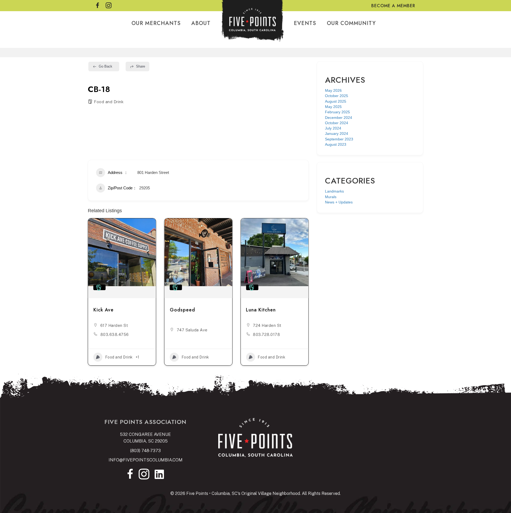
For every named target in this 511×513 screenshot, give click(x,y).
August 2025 (335, 101)
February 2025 (337, 112)
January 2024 (336, 133)
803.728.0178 (266, 334)
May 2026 (333, 90)
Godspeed (182, 309)
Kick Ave (103, 309)
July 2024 (333, 128)
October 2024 (336, 123)
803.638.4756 (114, 334)
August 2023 (335, 144)
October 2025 (336, 96)
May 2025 (333, 107)
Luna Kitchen (261, 309)
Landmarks (334, 191)
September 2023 (339, 139)
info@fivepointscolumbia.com (146, 459)
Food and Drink (108, 101)
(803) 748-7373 (145, 450)
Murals (330, 197)
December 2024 (338, 117)
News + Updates (339, 202)
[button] (91, 295)
